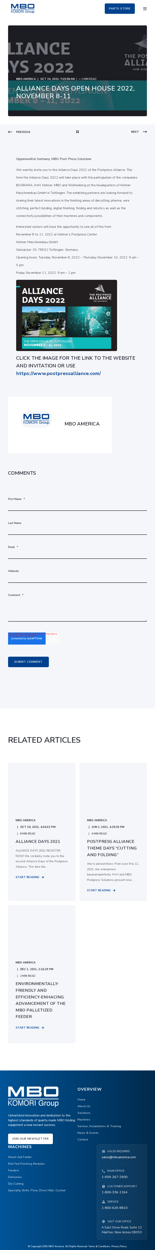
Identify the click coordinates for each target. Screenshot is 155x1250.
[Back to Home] (22, 8)
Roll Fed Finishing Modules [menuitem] (26, 1164)
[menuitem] (81, 1099)
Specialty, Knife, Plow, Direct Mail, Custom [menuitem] (37, 1190)
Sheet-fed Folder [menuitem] (20, 1157)
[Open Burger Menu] (145, 8)
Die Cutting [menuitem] (16, 1184)
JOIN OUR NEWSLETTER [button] (30, 1139)
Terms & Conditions (99, 1246)
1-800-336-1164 (115, 1192)
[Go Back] (77, 132)
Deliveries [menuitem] (15, 1177)
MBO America (26, 79)
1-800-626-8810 (115, 1208)
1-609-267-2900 (115, 1177)
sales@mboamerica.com (119, 1157)
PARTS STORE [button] (120, 8)
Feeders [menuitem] (13, 1170)
